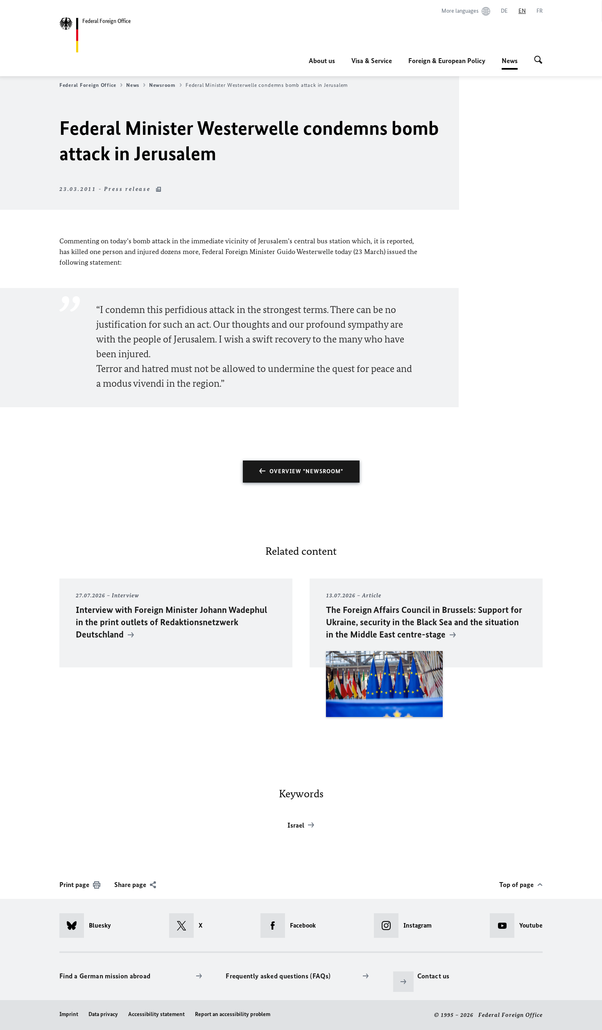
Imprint (68, 1014)
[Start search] (538, 61)
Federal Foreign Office (87, 85)
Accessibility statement (156, 1014)
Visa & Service (371, 61)
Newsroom (162, 85)
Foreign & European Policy (446, 61)
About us (322, 61)
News (510, 63)
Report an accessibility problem (232, 1014)
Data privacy (103, 1014)
